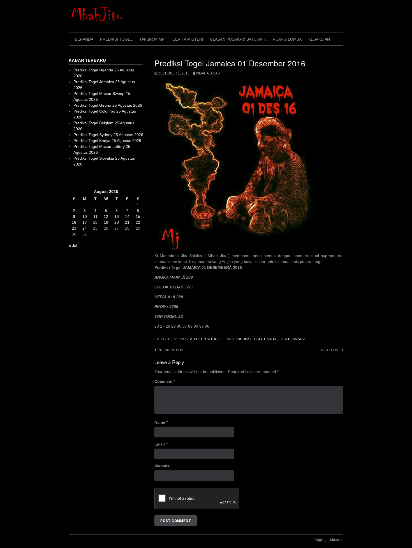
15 (138, 216)
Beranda (84, 39)
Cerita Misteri (187, 39)
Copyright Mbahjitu (328, 540)
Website (162, 466)
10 (84, 216)
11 (95, 216)
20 (116, 222)
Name (161, 422)
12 (106, 216)
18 (95, 222)
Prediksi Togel (116, 39)
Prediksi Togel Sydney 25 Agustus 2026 (108, 134)
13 (116, 216)
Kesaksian (319, 39)
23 (74, 228)
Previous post (171, 350)
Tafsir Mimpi (152, 39)
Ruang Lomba (287, 39)
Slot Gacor (78, 178)
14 (127, 216)
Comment (164, 381)
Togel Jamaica (292, 339)
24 (84, 228)
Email (160, 444)
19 (106, 222)
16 (74, 222)
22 (138, 222)
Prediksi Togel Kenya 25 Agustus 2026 (107, 140)
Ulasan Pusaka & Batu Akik (238, 39)
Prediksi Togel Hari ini (256, 339)
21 (127, 222)
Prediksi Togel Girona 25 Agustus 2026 (107, 105)
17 (84, 222)
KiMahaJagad (208, 73)
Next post (330, 350)
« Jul (73, 245)
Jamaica (185, 339)
